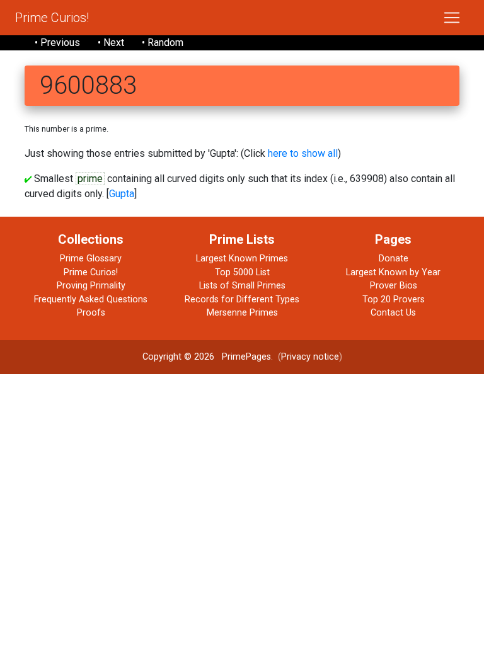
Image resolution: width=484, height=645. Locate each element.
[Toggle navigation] (452, 18)
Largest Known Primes (242, 258)
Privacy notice (310, 356)
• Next (111, 43)
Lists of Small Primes (242, 285)
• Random (162, 43)
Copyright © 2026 (178, 356)
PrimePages (246, 356)
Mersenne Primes (242, 312)
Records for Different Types (242, 299)
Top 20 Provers (393, 299)
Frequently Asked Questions (90, 299)
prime (90, 179)
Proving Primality (91, 285)
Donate (393, 258)
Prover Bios (393, 285)
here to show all (303, 153)
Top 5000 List (242, 272)
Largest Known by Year (393, 272)
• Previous (57, 43)
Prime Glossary (91, 258)
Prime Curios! (52, 17)
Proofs (91, 312)
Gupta (121, 194)
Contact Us (393, 312)
